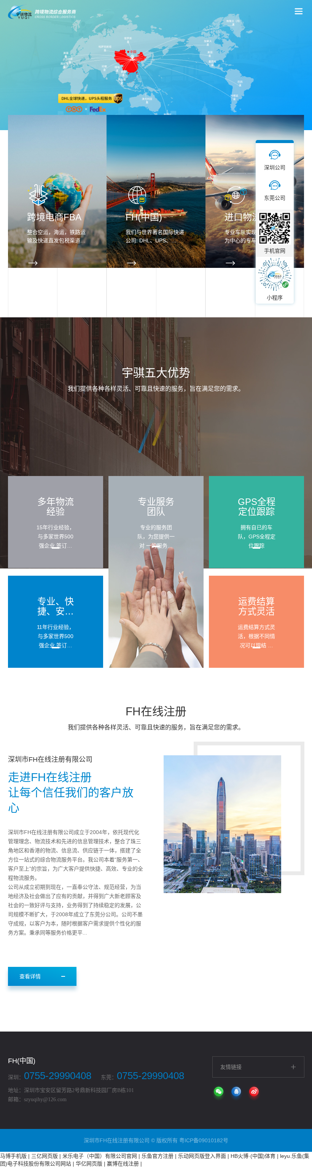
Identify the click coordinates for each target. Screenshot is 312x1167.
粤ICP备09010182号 (203, 1140)
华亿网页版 (89, 1164)
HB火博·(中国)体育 (253, 1156)
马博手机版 (13, 1156)
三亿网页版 (44, 1156)
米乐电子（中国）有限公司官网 (99, 1156)
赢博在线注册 (123, 1164)
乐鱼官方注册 (158, 1156)
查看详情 (30, 976)
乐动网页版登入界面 (202, 1156)
